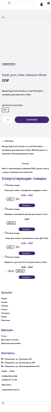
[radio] (5, 110)
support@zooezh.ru (10, 390)
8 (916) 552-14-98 (9, 376)
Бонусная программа (11, 343)
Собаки (4, 306)
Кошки (4, 302)
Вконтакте (6, 385)
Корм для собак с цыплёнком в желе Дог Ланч (26, 238)
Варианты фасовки (12, 105)
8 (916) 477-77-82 (9, 380)
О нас (3, 336)
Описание (9, 141)
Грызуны (5, 313)
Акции (4, 298)
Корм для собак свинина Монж (24, 75)
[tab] (27, 141)
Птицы (4, 309)
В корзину (32, 120)
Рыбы (4, 317)
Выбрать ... (27, 229)
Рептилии (5, 320)
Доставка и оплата (10, 340)
